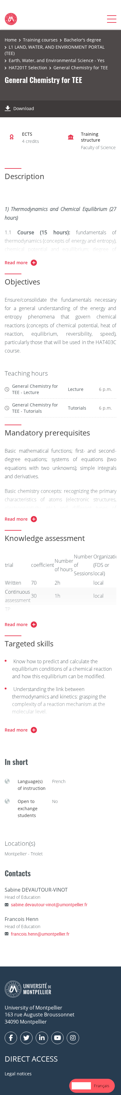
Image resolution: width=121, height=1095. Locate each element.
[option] (101, 1085)
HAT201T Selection (28, 68)
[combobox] (81, 1085)
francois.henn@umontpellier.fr (40, 934)
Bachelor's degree (82, 40)
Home (11, 40)
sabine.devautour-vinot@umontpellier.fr (49, 905)
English (81, 1085)
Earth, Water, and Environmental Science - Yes (57, 60)
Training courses (40, 40)
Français (101, 1085)
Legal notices (18, 1074)
